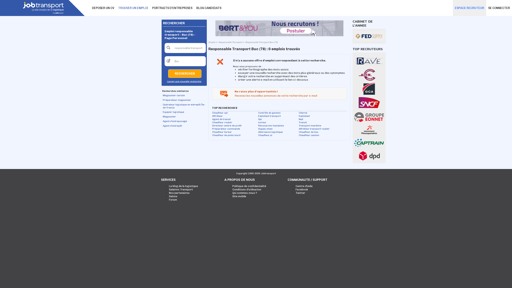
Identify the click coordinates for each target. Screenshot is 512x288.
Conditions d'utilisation (246, 189)
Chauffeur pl (265, 135)
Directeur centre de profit (227, 125)
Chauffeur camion (309, 135)
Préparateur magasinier (177, 100)
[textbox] (185, 48)
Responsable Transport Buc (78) (261, 42)
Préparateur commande (226, 128)
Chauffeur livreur (222, 132)
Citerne (303, 112)
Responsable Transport (230, 42)
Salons (173, 196)
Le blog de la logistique (183, 186)
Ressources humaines (271, 125)
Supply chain (265, 128)
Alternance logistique (270, 132)
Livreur (262, 122)
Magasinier (169, 116)
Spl (260, 119)
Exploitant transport (269, 116)
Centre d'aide (304, 186)
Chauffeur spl (220, 112)
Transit (303, 122)
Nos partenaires (179, 192)
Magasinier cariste (174, 95)
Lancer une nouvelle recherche (184, 81)
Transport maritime (310, 125)
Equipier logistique (173, 112)
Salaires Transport (181, 189)
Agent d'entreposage (175, 121)
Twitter (300, 192)
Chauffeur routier (222, 122)
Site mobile (239, 196)
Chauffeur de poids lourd (226, 135)
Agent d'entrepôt (172, 125)
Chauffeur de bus (308, 132)
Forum (173, 199)
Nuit (301, 119)
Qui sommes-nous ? (244, 192)
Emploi (211, 42)
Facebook (302, 189)
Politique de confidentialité (249, 186)
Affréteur (217, 116)
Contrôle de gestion (269, 112)
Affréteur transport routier (314, 128)
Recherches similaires (175, 91)
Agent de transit (221, 119)
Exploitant (304, 116)
